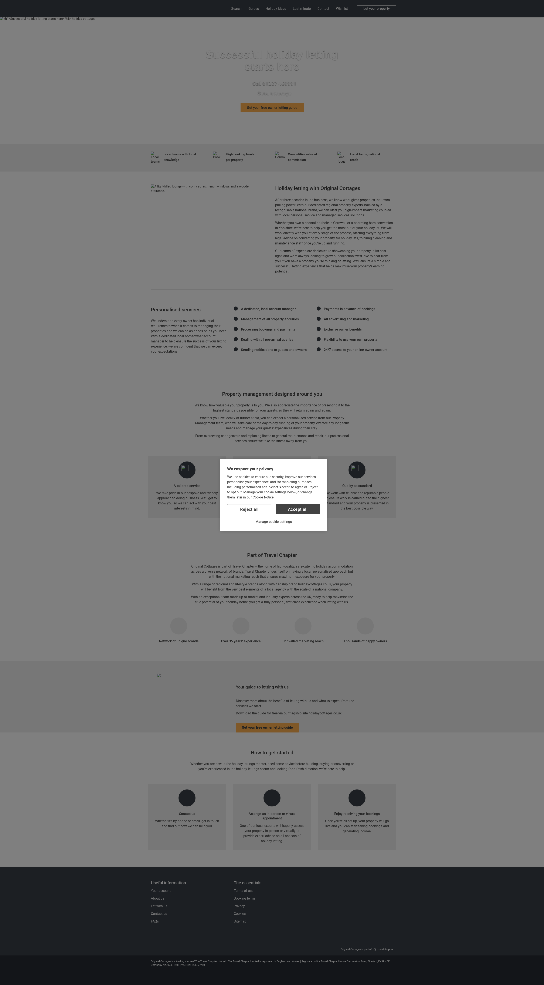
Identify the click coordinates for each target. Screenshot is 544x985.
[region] (273, 495)
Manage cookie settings (273, 522)
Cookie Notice (263, 497)
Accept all (297, 509)
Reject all (249, 509)
